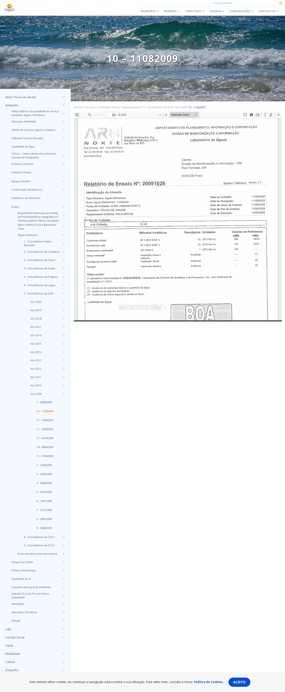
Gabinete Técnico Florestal (27, 138)
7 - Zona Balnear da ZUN (38, 293)
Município (148, 11)
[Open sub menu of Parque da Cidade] (64, 562)
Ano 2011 (36, 377)
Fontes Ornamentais (23, 570)
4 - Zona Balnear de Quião (39, 268)
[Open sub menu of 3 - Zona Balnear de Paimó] (64, 260)
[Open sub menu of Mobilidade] (64, 654)
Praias (15, 207)
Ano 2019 (36, 310)
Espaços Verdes (20, 181)
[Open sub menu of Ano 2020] (64, 302)
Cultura (10, 662)
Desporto (11, 670)
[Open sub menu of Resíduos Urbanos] (64, 164)
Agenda (215, 11)
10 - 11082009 (45, 411)
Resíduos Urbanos (22, 164)
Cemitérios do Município (25, 198)
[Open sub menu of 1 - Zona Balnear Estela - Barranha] (64, 243)
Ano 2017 (36, 327)
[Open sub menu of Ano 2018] (64, 318)
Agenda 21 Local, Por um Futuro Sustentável (30, 595)
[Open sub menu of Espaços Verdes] (64, 181)
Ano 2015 (36, 343)
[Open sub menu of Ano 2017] (64, 327)
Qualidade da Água (22, 146)
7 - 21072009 (44, 510)
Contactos (267, 11)
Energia (15, 620)
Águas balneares (28, 235)
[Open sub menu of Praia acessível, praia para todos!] (64, 554)
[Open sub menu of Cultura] (64, 662)
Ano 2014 (36, 352)
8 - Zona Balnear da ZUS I (39, 537)
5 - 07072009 (44, 492)
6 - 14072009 (44, 501)
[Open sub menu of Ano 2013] (64, 360)
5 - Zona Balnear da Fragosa (41, 277)
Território (193, 11)
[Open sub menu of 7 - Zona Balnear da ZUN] (64, 293)
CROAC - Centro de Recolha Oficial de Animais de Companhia (33, 155)
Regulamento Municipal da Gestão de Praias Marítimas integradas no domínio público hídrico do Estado (38, 216)
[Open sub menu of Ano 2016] (64, 335)
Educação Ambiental (23, 121)
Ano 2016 (36, 335)
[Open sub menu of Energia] (64, 620)
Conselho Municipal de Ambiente (30, 587)
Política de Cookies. (208, 682)
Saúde (9, 645)
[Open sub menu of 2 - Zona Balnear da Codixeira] (64, 252)
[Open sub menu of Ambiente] (64, 105)
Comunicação (239, 11)
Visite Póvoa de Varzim (20, 97)
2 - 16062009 (44, 465)
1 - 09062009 (44, 402)
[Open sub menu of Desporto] (64, 670)
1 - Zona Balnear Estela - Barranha (38, 243)
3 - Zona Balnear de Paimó (39, 260)
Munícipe (170, 11)
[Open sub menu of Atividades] (64, 604)
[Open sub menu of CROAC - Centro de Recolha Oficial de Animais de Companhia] (64, 155)
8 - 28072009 (44, 519)
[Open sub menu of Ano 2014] (64, 352)
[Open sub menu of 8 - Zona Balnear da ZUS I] (64, 537)
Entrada (78, 107)
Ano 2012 (36, 369)
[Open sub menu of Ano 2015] (64, 344)
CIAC (8, 629)
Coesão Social (14, 637)
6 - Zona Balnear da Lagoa (39, 285)
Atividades (17, 604)
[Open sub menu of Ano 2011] (64, 377)
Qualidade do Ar (21, 579)
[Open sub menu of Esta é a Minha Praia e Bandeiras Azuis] (64, 227)
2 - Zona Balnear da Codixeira (41, 252)
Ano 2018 (36, 318)
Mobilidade (12, 654)
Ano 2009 (36, 394)
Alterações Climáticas (24, 612)
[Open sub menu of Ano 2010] (64, 385)
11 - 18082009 (45, 420)
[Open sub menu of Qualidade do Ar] (64, 579)
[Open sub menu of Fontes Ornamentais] (64, 570)
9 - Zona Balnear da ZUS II (39, 545)
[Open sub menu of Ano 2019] (64, 310)
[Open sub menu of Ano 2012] (64, 369)
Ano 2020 (36, 302)
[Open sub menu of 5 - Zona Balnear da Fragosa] (64, 277)
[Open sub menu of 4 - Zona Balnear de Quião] (64, 268)
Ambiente (11, 105)
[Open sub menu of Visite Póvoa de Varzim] (64, 97)
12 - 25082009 (45, 429)
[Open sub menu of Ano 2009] (64, 394)
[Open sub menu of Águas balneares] (64, 235)
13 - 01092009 (45, 438)
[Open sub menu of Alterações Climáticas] (64, 612)
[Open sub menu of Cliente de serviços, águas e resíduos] (64, 130)
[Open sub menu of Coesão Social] (64, 637)
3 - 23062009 (44, 474)
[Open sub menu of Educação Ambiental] (64, 121)
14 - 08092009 (45, 447)
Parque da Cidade (22, 562)
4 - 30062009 (44, 483)
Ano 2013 (36, 360)
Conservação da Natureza (26, 189)
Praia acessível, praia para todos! (37, 554)
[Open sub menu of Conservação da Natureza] (64, 190)
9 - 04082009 (44, 528)
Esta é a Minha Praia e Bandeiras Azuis (37, 226)
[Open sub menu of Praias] (64, 207)
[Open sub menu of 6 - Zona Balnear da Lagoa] (64, 285)
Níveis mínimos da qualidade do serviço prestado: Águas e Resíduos (35, 113)
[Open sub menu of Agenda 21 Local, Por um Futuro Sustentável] (64, 595)
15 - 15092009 (45, 456)
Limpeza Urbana (21, 172)
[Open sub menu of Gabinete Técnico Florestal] (64, 138)
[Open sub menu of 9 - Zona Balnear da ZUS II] (64, 545)
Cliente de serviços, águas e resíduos (33, 130)
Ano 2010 (36, 385)
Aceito (239, 682)
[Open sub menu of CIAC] (64, 629)
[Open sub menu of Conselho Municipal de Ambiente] (64, 587)
